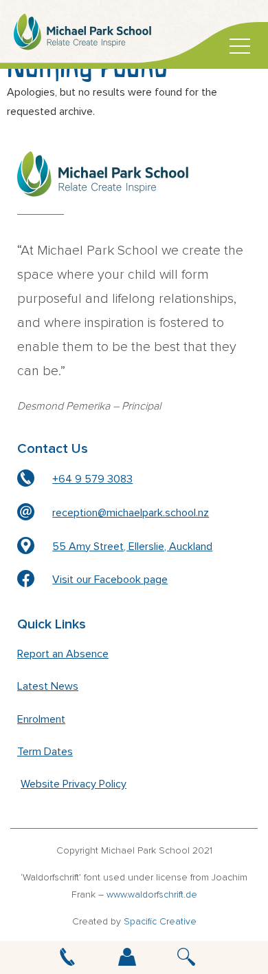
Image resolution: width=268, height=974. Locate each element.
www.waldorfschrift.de (152, 895)
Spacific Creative (160, 922)
